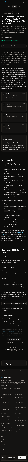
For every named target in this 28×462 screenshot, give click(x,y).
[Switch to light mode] (25, 2)
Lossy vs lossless (19, 422)
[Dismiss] (27, 455)
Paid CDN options (19, 402)
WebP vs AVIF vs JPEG (20, 420)
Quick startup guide (5, 409)
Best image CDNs (19, 397)
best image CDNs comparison (12, 149)
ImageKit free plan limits (6, 427)
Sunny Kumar (6, 37)
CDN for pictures (5, 400)
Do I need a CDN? (5, 402)
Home (9, 6)
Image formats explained (21, 417)
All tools (3, 446)
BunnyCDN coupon (5, 416)
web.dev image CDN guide (8, 331)
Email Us (3, 449)
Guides (14, 6)
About (2, 439)
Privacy (3, 444)
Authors (3, 441)
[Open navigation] (2, 2)
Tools (19, 6)
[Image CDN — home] (5, 2)
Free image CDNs (19, 400)
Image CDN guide (5, 397)
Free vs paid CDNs (19, 405)
